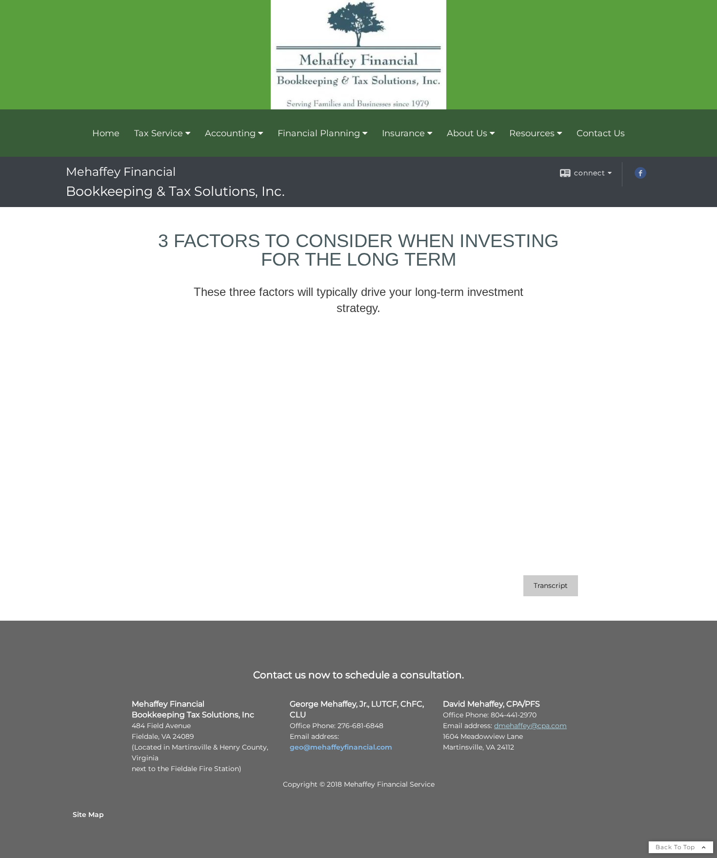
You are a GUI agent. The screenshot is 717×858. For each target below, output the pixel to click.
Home (106, 133)
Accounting (230, 133)
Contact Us (601, 133)
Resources (532, 133)
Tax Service (158, 133)
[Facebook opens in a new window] (640, 176)
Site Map (88, 814)
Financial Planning (319, 133)
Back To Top (676, 847)
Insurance (403, 133)
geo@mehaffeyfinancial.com (341, 747)
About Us (467, 133)
